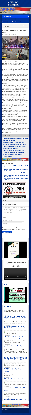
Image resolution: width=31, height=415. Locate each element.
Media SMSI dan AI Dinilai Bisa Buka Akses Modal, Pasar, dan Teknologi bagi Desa (14, 337)
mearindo (6, 34)
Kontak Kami (12, 19)
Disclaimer (4, 21)
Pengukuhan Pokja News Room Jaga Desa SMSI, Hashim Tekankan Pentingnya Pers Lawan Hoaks (15, 328)
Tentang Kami (5, 19)
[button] (5, 250)
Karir (20, 21)
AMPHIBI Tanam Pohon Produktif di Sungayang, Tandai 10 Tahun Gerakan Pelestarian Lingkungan (15, 370)
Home (5, 24)
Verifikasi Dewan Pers (21, 19)
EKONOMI (10, 24)
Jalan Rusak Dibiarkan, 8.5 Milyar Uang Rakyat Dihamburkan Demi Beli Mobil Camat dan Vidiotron (15, 389)
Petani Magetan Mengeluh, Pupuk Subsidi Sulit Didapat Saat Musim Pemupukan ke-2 (15, 346)
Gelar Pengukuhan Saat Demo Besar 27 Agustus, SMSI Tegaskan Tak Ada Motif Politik (15, 398)
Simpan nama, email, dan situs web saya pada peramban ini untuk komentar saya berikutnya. (14, 228)
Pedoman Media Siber (13, 21)
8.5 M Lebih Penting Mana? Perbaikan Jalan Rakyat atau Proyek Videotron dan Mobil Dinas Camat (15, 317)
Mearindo (13, 2)
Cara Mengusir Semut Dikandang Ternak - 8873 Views (16, 172)
